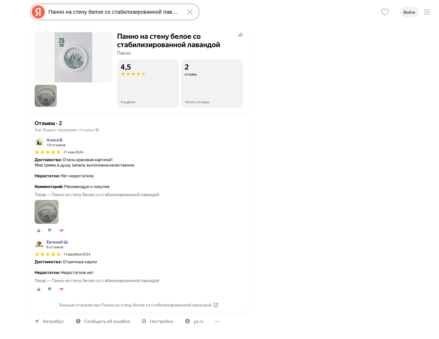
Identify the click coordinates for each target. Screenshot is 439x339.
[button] (46, 96)
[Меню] (427, 12)
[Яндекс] (38, 12)
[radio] (39, 230)
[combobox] (113, 12)
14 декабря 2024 (76, 254)
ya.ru (198, 321)
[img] (48, 152)
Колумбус (53, 321)
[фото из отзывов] (47, 212)
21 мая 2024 (73, 152)
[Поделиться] (240, 34)
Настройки (161, 321)
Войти (409, 12)
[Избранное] (385, 12)
